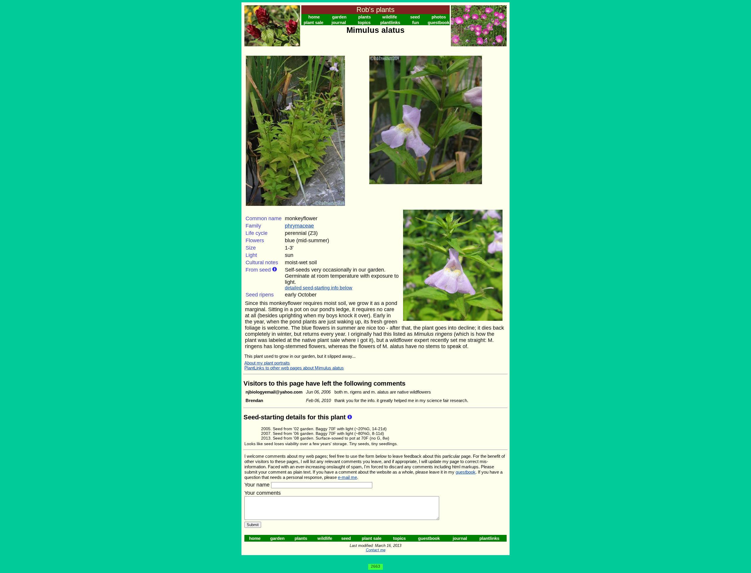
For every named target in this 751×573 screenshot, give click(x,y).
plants (364, 16)
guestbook (438, 22)
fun (415, 22)
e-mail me (347, 477)
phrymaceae (299, 226)
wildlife (389, 16)
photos (439, 16)
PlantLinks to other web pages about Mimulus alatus (294, 367)
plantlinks (390, 22)
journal (338, 22)
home (314, 16)
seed (415, 16)
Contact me (375, 550)
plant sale (313, 22)
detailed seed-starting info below (318, 287)
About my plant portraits (267, 362)
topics (364, 22)
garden (339, 16)
